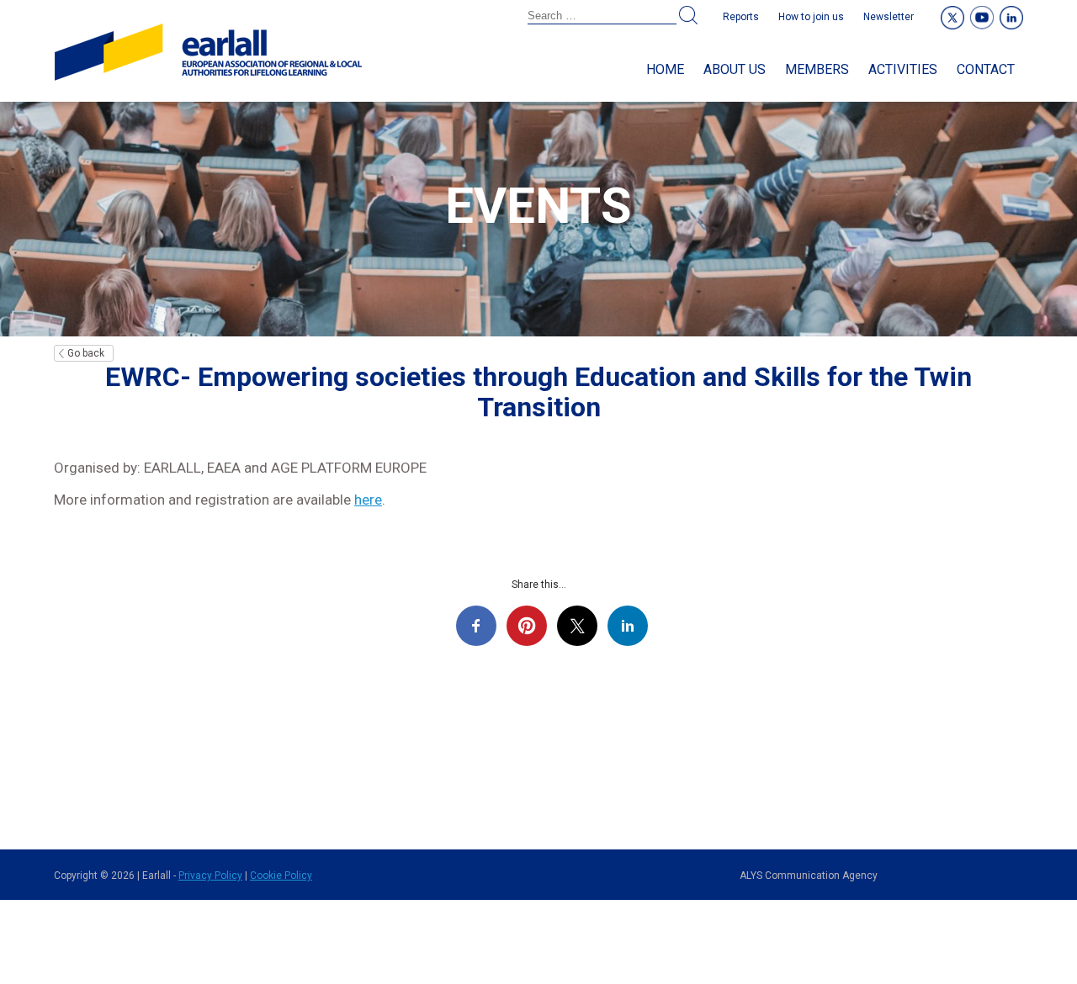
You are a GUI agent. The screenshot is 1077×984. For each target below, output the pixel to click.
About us (734, 69)
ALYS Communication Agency (809, 875)
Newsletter (888, 17)
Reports (741, 17)
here (368, 499)
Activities (902, 69)
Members (817, 69)
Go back (85, 353)
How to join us (811, 17)
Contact (986, 69)
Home (665, 69)
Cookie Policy (281, 875)
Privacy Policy (210, 875)
